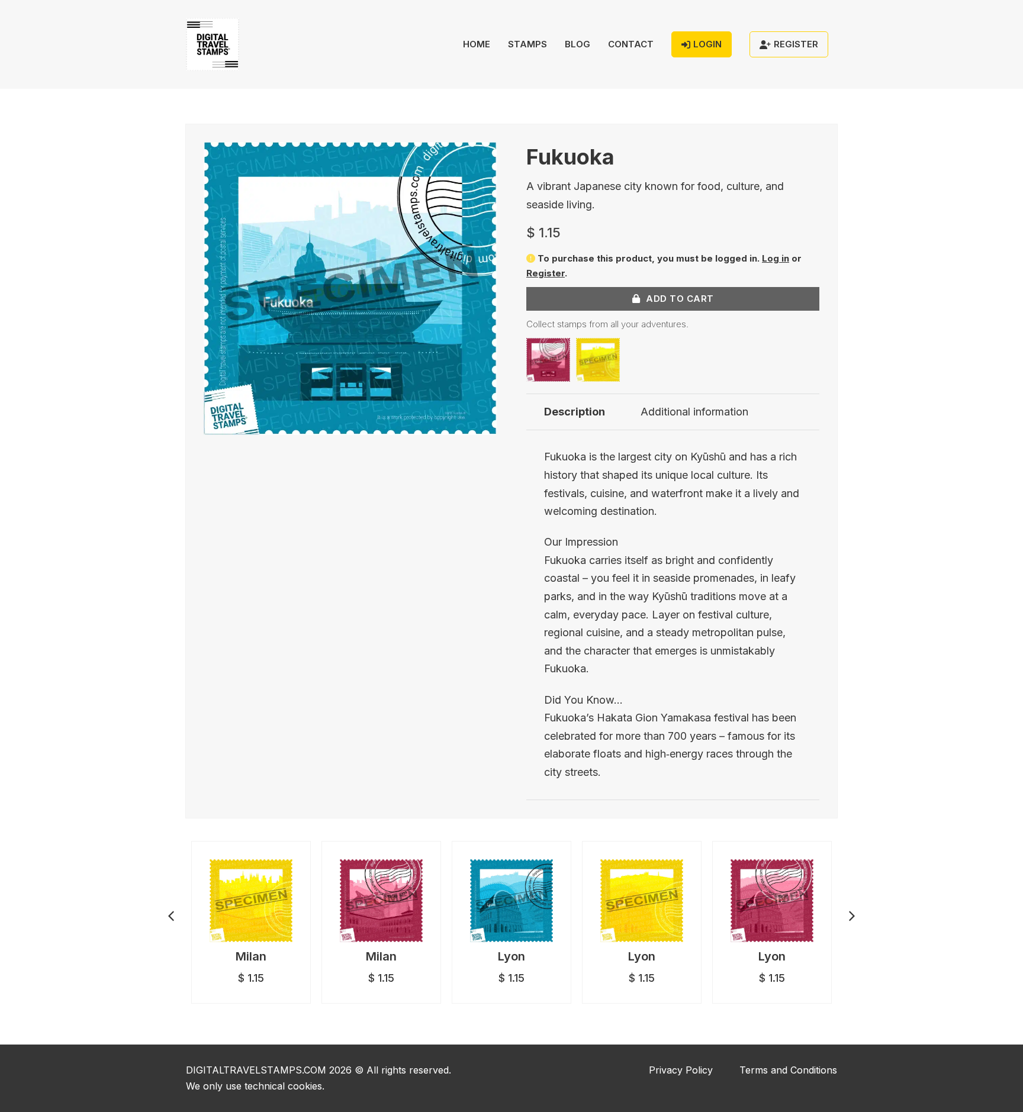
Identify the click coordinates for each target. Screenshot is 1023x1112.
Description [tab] (574, 411)
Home (476, 44)
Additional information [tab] (694, 411)
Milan (251, 956)
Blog (577, 44)
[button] (481, 158)
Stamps (527, 44)
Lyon (511, 956)
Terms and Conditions (788, 1070)
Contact (631, 44)
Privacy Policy (681, 1070)
